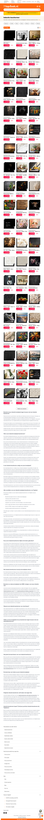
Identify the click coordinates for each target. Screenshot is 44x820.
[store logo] (12, 6)
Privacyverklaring (16, 815)
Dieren (21, 23)
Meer (39, 19)
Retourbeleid (28, 815)
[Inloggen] (37, 6)
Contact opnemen (7, 782)
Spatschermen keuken (8, 748)
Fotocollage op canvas (8, 769)
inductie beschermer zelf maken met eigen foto (28, 695)
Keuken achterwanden (8, 738)
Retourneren (6, 791)
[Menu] (42, 809)
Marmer (32, 23)
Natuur (17, 23)
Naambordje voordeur (8, 735)
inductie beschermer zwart (9, 591)
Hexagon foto (7, 763)
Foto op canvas (7, 754)
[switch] (40, 817)
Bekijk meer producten (22, 408)
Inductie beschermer (8, 729)
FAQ (5, 779)
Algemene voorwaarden (22, 815)
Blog (5, 785)
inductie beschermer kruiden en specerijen (25, 591)
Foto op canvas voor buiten (9, 772)
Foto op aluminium (8, 760)
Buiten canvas (7, 741)
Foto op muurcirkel (8, 766)
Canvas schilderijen (8, 732)
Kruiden (11, 23)
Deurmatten (6, 745)
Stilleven (27, 23)
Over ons (6, 788)
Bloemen (6, 23)
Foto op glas (6, 757)
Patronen (38, 23)
